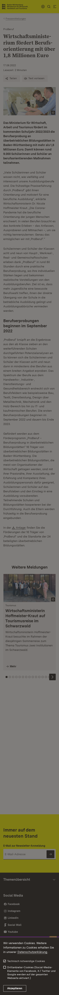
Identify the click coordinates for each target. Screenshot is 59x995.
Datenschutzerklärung (32, 952)
